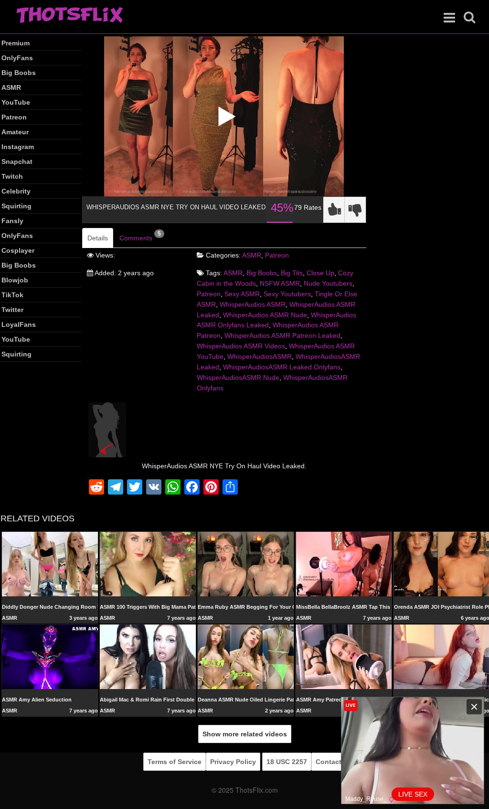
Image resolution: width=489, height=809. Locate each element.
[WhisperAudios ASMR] (107, 429)
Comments (140, 236)
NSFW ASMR (280, 283)
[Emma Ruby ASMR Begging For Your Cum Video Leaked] (246, 564)
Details (97, 238)
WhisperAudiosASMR (259, 356)
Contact (328, 762)
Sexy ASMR (242, 294)
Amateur (15, 132)
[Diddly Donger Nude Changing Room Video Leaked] (50, 563)
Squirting (16, 206)
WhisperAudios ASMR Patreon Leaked (282, 335)
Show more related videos (244, 734)
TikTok (12, 295)
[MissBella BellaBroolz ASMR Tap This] (344, 563)
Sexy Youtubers (287, 294)
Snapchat (16, 161)
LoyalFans (18, 324)
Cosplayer (17, 250)
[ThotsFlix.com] (69, 16)
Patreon (14, 117)
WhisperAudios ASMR (253, 304)
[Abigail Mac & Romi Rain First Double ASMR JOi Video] (148, 656)
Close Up (320, 273)
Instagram (17, 147)
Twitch (12, 176)
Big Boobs (18, 72)
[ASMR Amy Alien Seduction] (50, 656)
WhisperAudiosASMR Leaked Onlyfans (281, 367)
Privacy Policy (233, 762)
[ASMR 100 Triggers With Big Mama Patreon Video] (148, 563)
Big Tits (292, 273)
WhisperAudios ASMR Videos (241, 346)
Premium (15, 43)
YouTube (15, 102)
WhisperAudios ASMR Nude (265, 315)
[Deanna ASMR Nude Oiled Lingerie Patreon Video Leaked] (246, 656)
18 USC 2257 (286, 762)
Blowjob (14, 280)
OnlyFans (17, 58)
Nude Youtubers (328, 283)
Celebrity (16, 191)
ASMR (11, 87)
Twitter (12, 309)
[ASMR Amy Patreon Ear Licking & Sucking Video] (344, 656)
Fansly (12, 221)
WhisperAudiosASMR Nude (238, 377)
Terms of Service (175, 762)
